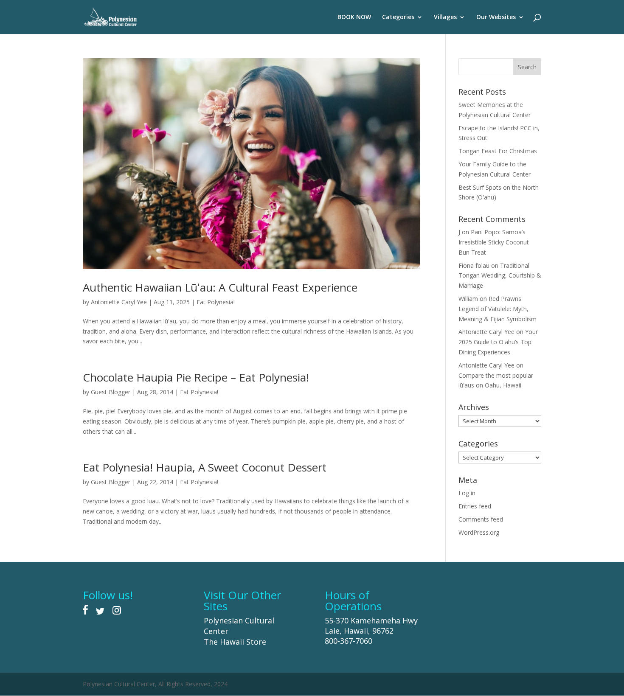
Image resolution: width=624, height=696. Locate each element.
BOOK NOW (354, 17)
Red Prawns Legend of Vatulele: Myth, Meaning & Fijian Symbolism (497, 309)
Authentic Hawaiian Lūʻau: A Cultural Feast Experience (220, 287)
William (468, 299)
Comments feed (480, 519)
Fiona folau (473, 265)
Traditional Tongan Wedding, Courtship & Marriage (499, 275)
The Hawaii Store (235, 642)
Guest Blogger (110, 392)
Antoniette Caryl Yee (119, 302)
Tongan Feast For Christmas (497, 151)
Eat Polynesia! (216, 302)
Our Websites (496, 17)
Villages (445, 17)
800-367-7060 (348, 641)
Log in (466, 493)
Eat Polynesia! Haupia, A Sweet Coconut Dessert (204, 467)
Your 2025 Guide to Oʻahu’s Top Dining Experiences (498, 342)
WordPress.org (478, 532)
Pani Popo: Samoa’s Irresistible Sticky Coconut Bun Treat (493, 242)
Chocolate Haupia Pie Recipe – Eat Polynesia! (196, 377)
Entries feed (474, 506)
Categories (398, 17)
